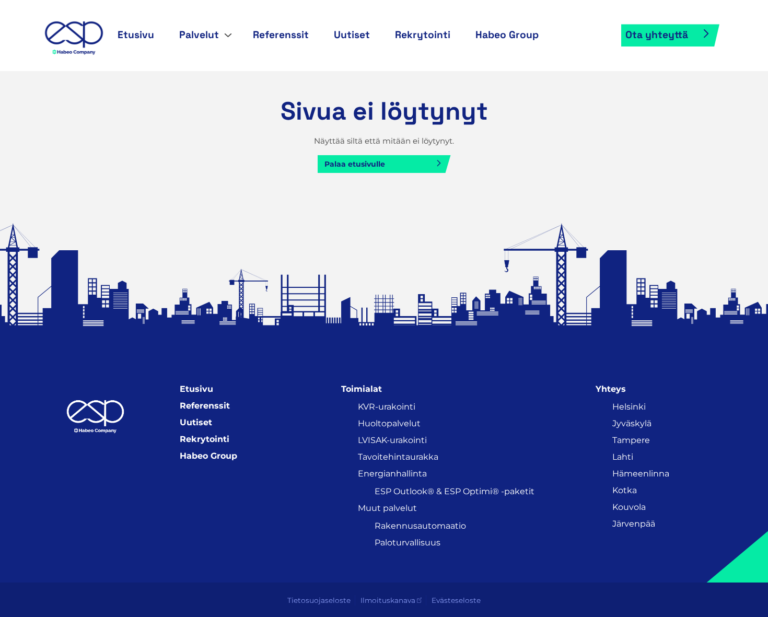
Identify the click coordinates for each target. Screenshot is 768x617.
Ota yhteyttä (656, 34)
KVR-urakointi (386, 407)
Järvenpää (633, 524)
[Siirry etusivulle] (73, 34)
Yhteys (611, 389)
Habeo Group (507, 34)
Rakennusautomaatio (420, 526)
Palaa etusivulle (354, 164)
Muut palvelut (387, 508)
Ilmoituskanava (387, 600)
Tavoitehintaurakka (398, 457)
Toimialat (361, 389)
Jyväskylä (631, 423)
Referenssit (281, 34)
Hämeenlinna (640, 474)
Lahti (622, 457)
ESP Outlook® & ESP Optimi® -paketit (454, 491)
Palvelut (199, 34)
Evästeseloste (456, 600)
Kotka (624, 490)
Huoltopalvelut (389, 423)
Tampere (631, 440)
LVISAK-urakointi (392, 440)
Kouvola (629, 507)
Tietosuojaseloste (319, 600)
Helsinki (629, 407)
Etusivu (136, 34)
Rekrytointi (422, 34)
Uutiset (352, 34)
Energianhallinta (392, 474)
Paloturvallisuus (407, 543)
